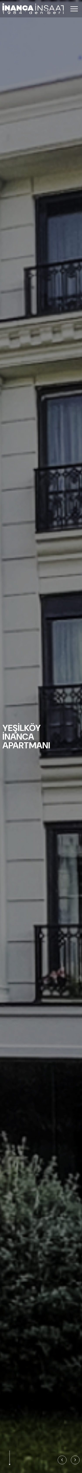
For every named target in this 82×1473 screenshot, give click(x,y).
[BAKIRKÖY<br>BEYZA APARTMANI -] (41, 736)
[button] (62, 1460)
